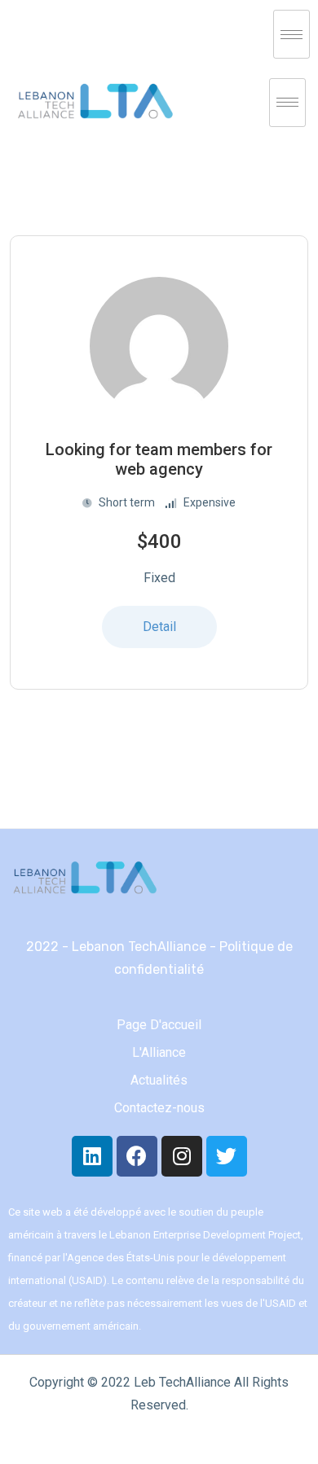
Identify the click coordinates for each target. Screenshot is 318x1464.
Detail (159, 626)
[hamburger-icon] (291, 34)
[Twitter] (226, 1156)
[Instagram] (181, 1156)
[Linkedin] (92, 1156)
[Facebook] (137, 1156)
